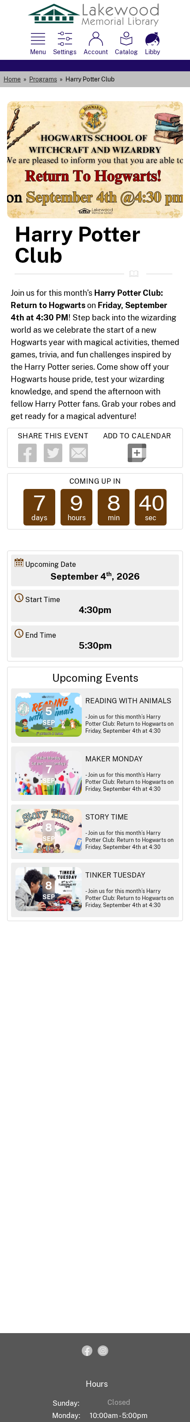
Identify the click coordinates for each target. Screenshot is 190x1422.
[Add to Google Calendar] (137, 460)
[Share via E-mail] (78, 460)
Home (12, 79)
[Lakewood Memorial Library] (93, 24)
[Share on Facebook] (27, 460)
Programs (43, 79)
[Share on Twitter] (53, 460)
